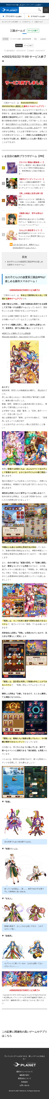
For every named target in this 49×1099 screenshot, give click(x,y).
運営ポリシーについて (24, 1072)
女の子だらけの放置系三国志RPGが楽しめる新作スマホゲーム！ (25, 263)
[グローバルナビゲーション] (46, 10)
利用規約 (24, 1082)
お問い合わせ (24, 1085)
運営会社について (24, 1078)
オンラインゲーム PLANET (9, 10)
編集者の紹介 (24, 1075)
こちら (31, 1000)
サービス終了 (28, 45)
